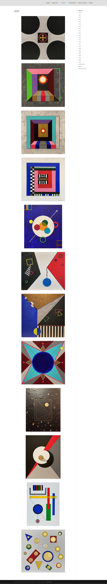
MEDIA (91, 3)
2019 (80, 26)
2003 (80, 62)
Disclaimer (49, 582)
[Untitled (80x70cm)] (43, 226)
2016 (80, 33)
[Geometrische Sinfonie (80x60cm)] (43, 504)
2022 (80, 19)
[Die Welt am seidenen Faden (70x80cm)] (43, 271)
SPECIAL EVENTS (82, 3)
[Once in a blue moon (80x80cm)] (43, 362)
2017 (80, 30)
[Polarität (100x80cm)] (43, 457)
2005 (80, 57)
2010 (80, 46)
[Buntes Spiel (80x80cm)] (43, 179)
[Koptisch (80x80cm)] (43, 38)
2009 (80, 48)
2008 (80, 51)
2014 (80, 37)
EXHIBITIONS (72, 3)
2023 (80, 17)
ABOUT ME (55, 3)
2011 (80, 44)
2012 (80, 42)
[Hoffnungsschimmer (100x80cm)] (43, 410)
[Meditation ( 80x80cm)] (43, 132)
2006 (80, 55)
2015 (80, 35)
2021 (80, 21)
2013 (80, 39)
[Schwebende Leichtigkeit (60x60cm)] (43, 551)
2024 (80, 15)
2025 (80, 12)
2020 (80, 24)
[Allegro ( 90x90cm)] (43, 315)
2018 (80, 28)
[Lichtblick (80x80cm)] (43, 85)
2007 (80, 53)
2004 (80, 59)
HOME (48, 3)
